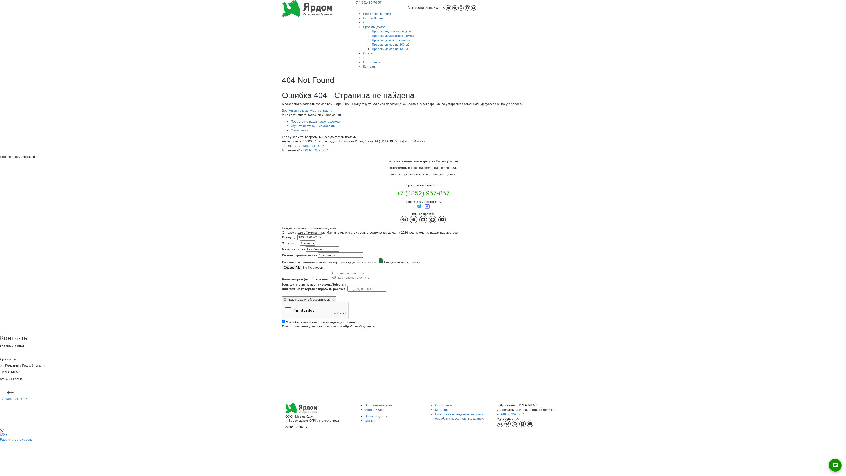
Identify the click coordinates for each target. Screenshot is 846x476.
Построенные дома (377, 13)
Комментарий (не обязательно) (306, 279)
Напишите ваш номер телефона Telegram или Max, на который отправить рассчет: (314, 286)
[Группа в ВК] (448, 7)
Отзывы (368, 53)
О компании (371, 62)
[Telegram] (419, 206)
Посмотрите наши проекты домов (315, 121)
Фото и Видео (373, 18)
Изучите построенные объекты (313, 125)
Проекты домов (374, 26)
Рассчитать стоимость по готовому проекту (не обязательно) (330, 262)
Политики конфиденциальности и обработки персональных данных (459, 416)
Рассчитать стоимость (16, 439)
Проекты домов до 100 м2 (391, 44)
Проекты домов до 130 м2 (391, 48)
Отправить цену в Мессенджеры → (309, 299)
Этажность (290, 243)
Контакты (369, 66)
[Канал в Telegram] (455, 7)
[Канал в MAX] (461, 7)
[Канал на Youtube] (473, 7)
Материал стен (293, 249)
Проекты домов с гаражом (391, 40)
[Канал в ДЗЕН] (467, 7)
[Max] (427, 206)
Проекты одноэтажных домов (393, 31)
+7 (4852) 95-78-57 (368, 2)
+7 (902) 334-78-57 (314, 150)
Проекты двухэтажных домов (393, 35)
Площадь (289, 237)
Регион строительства (299, 255)
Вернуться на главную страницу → (307, 110)
